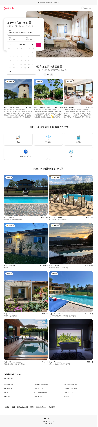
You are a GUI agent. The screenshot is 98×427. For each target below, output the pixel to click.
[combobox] (24, 32)
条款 (50, 424)
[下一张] (51, 74)
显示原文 (56, 2)
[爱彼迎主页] (9, 8)
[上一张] (45, 74)
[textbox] (15, 39)
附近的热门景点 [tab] (8, 378)
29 (29, 68)
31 (10, 72)
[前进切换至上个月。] (10, 44)
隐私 (46, 424)
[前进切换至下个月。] (32, 44)
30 (32, 68)
